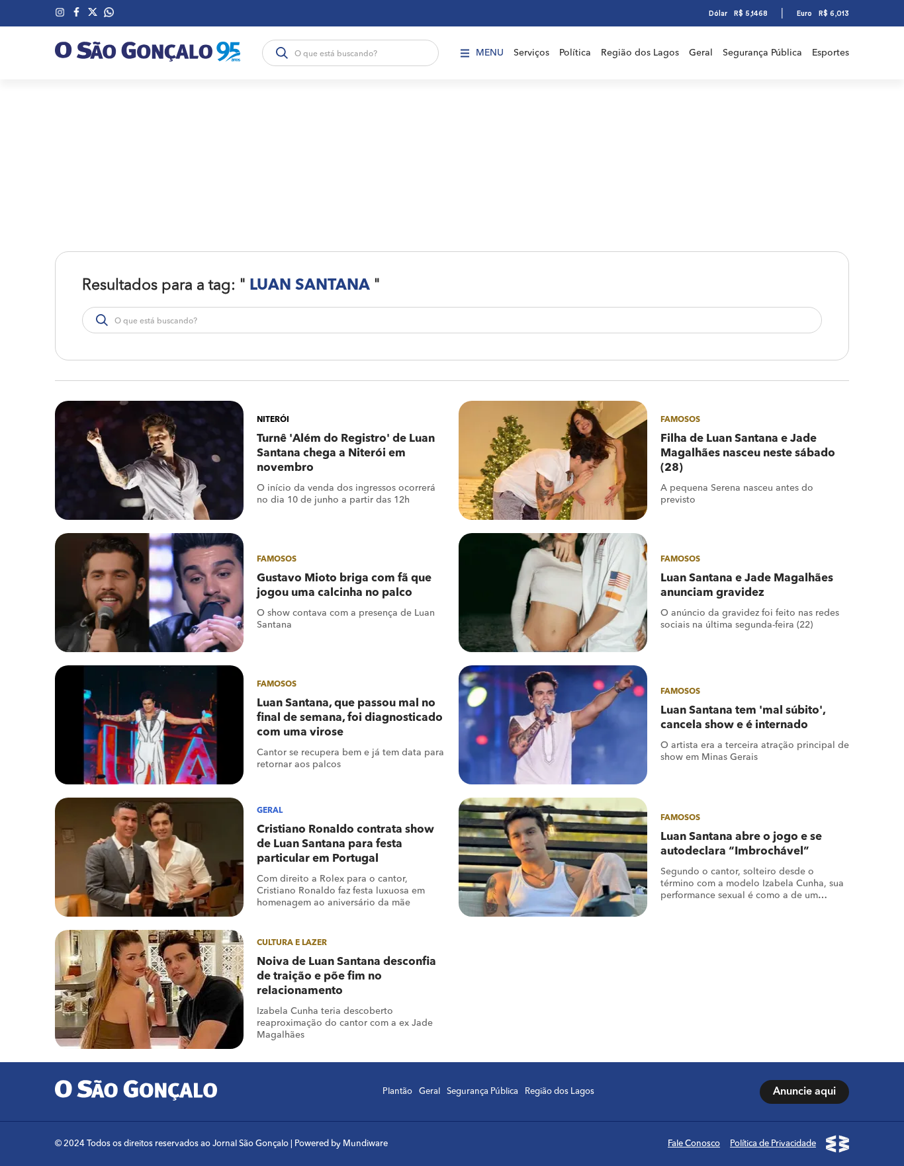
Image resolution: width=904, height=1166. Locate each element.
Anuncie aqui (804, 1092)
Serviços (531, 53)
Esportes (830, 53)
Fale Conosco (694, 1144)
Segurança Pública (762, 53)
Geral (701, 53)
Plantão (397, 1091)
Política (575, 53)
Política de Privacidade (773, 1144)
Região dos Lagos (640, 53)
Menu (490, 53)
